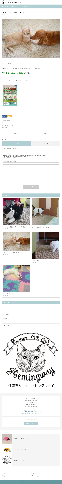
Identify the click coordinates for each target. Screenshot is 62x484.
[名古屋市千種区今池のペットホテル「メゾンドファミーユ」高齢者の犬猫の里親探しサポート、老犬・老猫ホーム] (11, 2)
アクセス (4, 473)
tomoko (8, 120)
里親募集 (5, 318)
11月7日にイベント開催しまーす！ (11, 252)
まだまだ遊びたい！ (8, 294)
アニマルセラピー (7, 125)
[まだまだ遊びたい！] (16, 278)
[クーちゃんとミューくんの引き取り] (45, 211)
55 (8, 127)
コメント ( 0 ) (16, 143)
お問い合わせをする (31, 423)
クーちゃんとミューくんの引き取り (41, 227)
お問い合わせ (34, 476)
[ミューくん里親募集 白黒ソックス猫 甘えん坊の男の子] (16, 211)
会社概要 (33, 473)
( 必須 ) (9, 157)
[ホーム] (2, 6)
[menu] (59, 2)
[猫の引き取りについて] (45, 245)
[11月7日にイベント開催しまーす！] (16, 241)
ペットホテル (6, 310)
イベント (9, 14)
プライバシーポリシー (7, 476)
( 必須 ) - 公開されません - (10, 161)
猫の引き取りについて (37, 260)
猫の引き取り (6, 314)
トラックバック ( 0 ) (46, 143)
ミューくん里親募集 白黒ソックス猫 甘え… (15, 227)
